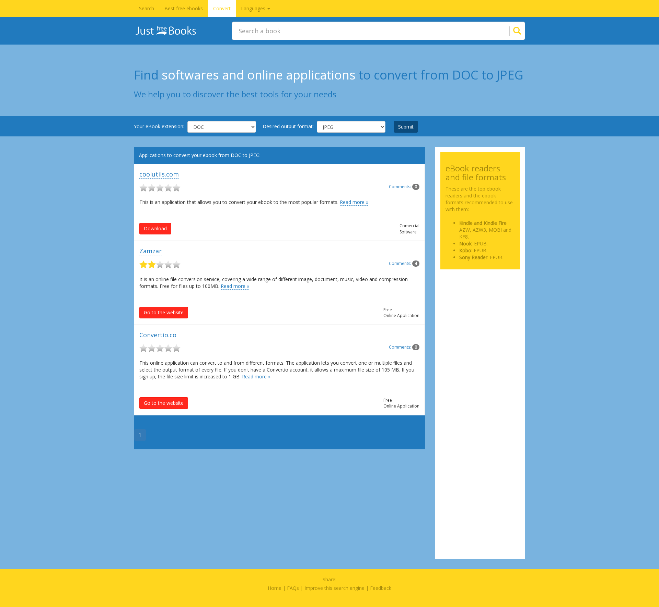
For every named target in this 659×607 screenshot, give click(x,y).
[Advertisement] (480, 309)
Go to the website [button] (164, 312)
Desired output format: (288, 126)
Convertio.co (157, 335)
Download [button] (155, 228)
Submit (406, 126)
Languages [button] (254, 8)
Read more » (354, 202)
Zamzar (150, 251)
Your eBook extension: (159, 126)
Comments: (403, 187)
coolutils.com (159, 174)
